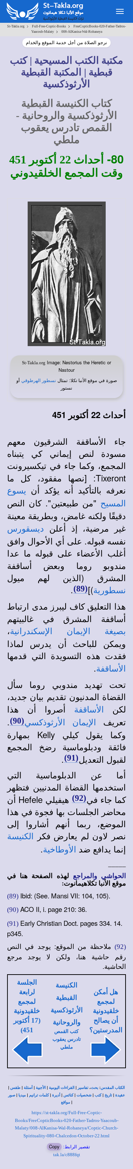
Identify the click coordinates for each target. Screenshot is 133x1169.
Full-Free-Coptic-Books (49, 26)
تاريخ (108, 1095)
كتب (98, 1095)
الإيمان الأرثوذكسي (60, 722)
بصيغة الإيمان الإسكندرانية (68, 631)
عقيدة (120, 1095)
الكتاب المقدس (113, 1088)
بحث (94, 1088)
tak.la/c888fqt (66, 1154)
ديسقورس (25, 528)
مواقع (65, 1102)
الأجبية (41, 1088)
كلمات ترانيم (39, 1095)
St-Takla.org (15, 26)
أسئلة (28, 1088)
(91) (71, 757)
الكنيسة (20, 836)
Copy (54, 1146)
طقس (15, 1088)
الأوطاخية (59, 849)
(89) (80, 588)
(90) (17, 720)
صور (11, 1095)
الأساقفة (111, 668)
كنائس (68, 1095)
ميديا (22, 1095)
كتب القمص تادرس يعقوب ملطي (66, 1039)
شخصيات (84, 1095)
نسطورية (109, 590)
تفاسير (83, 1088)
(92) (79, 798)
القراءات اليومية (61, 1088)
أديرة (56, 1095)
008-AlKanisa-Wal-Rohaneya (81, 31)
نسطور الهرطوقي (38, 380)
